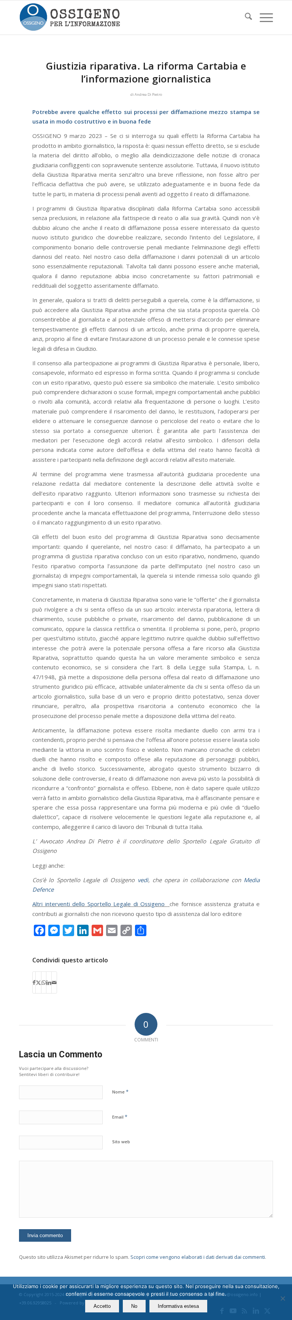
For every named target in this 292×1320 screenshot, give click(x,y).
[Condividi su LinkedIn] (48, 982)
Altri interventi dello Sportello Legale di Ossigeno (99, 904)
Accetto (102, 1306)
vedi (143, 880)
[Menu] (262, 17)
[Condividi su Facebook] (34, 982)
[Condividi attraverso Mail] (54, 982)
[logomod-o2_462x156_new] (70, 17)
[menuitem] (244, 17)
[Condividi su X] (38, 982)
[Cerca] (244, 17)
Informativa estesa (178, 1306)
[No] (282, 1298)
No (134, 1306)
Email (119, 1116)
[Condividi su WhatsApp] (43, 982)
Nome (120, 1091)
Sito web (121, 1141)
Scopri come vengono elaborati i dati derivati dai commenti (197, 1256)
